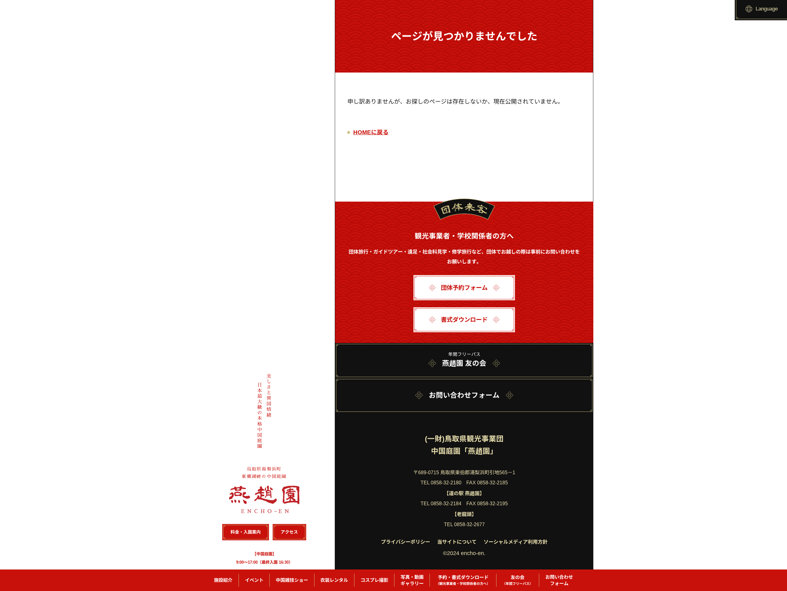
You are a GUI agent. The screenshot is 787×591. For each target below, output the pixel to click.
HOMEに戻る (371, 132)
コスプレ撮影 (374, 580)
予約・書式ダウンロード (463, 580)
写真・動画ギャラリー (412, 580)
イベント (254, 580)
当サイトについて (457, 542)
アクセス (289, 532)
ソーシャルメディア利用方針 (516, 542)
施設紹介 (223, 580)
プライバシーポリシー (405, 542)
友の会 (517, 580)
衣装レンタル (334, 580)
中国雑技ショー (292, 580)
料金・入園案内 (246, 532)
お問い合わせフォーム (559, 580)
